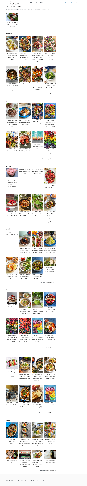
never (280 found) (49, 222)
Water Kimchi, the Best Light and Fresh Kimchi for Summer (12, 277)
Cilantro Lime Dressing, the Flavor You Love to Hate (37, 214)
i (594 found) (51, 159)
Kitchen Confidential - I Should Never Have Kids (24, 171)
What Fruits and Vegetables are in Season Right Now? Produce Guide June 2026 (24, 340)
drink (36, 2)
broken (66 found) (49, 94)
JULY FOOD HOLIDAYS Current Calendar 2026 (50, 310)
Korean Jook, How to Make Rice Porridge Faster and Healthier (24, 376)
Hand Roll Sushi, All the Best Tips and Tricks (50, 441)
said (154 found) (50, 282)
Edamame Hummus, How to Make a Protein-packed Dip (50, 269)
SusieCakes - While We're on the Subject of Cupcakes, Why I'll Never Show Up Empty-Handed (12, 182)
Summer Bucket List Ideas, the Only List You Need (50, 405)
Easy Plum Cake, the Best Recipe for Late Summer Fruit (24, 151)
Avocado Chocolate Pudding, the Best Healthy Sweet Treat (24, 250)
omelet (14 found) (49, 470)
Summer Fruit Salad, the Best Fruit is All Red (50, 187)
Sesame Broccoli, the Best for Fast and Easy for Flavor (50, 86)
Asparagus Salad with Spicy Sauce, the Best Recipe (37, 277)
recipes (30, 2)
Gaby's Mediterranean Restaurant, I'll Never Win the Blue (37, 171)
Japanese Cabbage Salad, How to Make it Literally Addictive (50, 250)
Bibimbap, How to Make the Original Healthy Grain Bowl (50, 337)
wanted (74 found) (49, 413)
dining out (42, 2)
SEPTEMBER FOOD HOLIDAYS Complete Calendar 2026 (37, 122)
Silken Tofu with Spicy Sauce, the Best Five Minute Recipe (25, 122)
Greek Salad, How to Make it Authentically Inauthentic (12, 24)
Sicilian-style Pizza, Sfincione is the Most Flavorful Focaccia (24, 214)
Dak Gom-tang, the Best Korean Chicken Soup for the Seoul (24, 311)
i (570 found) (51, 347)
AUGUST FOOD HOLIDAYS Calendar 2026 (37, 146)
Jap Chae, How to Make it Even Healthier (12, 441)
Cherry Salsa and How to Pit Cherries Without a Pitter (37, 250)
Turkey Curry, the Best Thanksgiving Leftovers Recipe (50, 376)
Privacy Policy (41, 480)
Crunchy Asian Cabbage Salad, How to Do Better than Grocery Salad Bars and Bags (37, 57)
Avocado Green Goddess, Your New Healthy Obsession (37, 311)
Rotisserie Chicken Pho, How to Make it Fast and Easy (24, 277)
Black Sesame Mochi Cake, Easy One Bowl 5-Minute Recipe (12, 405)
